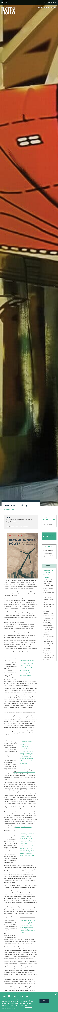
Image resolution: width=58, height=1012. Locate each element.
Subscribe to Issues (48, 536)
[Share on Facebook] (47, 519)
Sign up (44, 1001)
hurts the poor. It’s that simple (23, 827)
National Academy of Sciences (47, 7)
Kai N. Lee (10, 509)
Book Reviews (34, 501)
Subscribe (52, 2)
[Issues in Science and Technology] (8, 11)
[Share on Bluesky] (44, 519)
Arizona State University (49, 10)
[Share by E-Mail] (53, 519)
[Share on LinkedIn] (50, 519)
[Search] (45, 2)
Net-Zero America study (13, 878)
